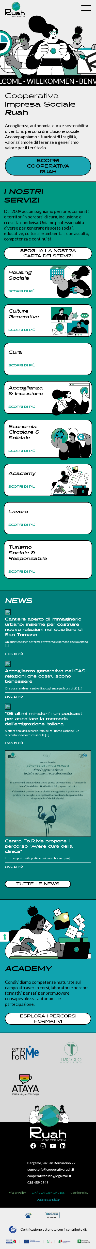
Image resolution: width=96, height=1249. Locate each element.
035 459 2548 (37, 1182)
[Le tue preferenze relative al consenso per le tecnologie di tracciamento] (4, 937)
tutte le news (38, 884)
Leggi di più (14, 654)
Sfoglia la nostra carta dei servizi (48, 253)
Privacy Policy (17, 1192)
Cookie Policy (79, 1192)
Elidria (56, 1199)
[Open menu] (86, 8)
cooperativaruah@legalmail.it (49, 1176)
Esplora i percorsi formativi (48, 1019)
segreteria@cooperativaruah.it (50, 1169)
